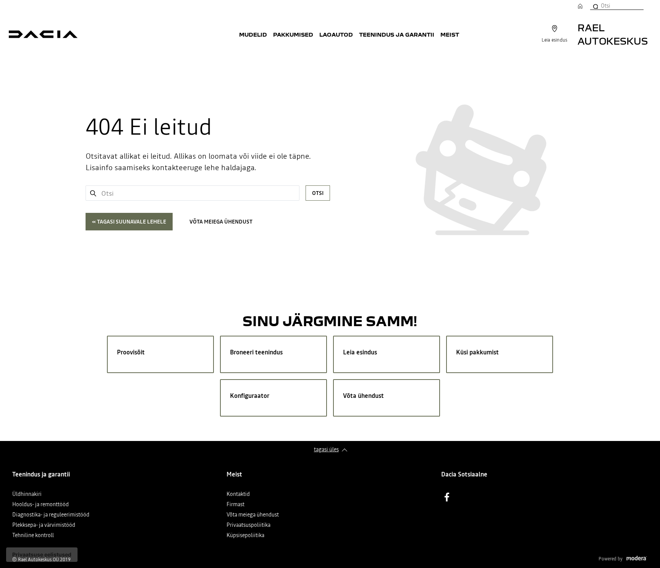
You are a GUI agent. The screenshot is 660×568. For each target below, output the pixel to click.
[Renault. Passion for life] (43, 34)
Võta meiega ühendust (220, 221)
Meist (449, 34)
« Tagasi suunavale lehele (129, 221)
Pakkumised (293, 34)
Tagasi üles (326, 449)
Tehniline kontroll (33, 536)
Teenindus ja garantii (396, 34)
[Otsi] (595, 6)
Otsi (318, 193)
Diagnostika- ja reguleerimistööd (50, 515)
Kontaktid (238, 494)
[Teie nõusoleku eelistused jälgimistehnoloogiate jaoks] (42, 554)
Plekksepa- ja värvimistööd (43, 525)
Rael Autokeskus (613, 34)
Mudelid (253, 34)
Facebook (447, 497)
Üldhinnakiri (27, 494)
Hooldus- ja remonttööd (40, 505)
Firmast (235, 505)
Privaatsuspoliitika (248, 525)
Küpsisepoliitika (245, 536)
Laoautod (336, 34)
